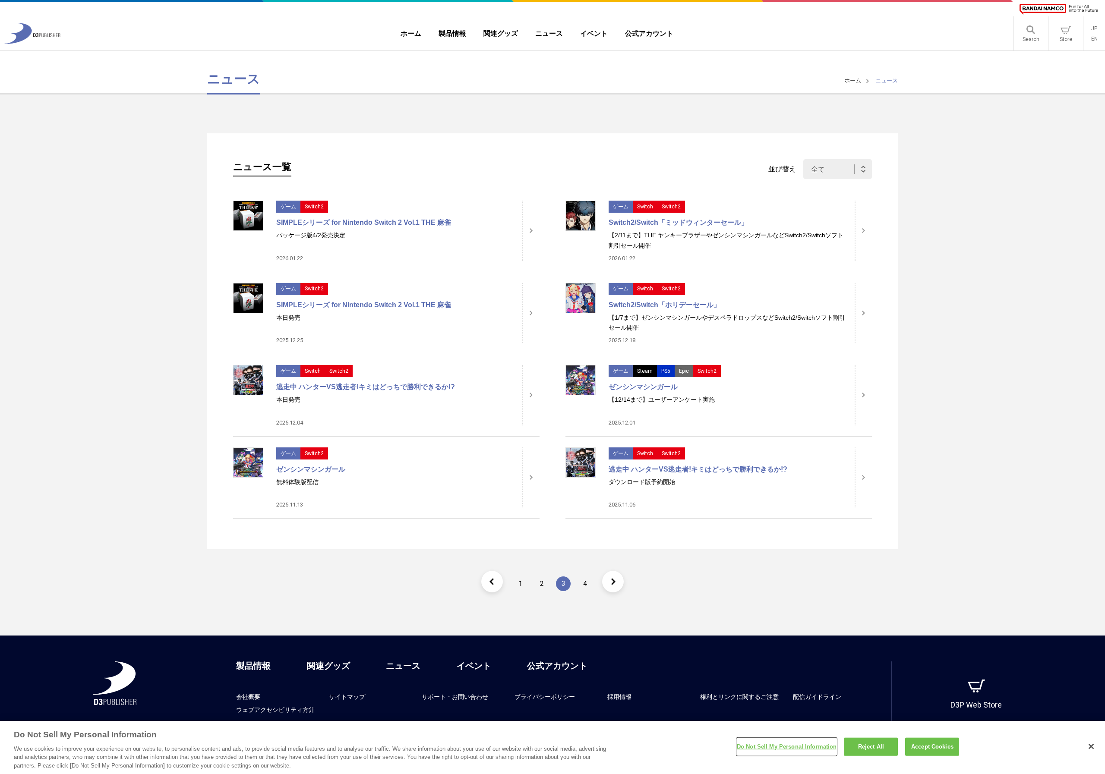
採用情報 (619, 696)
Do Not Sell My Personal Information (787, 746)
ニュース (403, 665)
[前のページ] (492, 581)
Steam (645, 371)
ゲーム (288, 207)
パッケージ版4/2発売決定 (310, 235)
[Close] (1091, 746)
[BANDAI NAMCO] (1059, 9)
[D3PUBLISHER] (32, 41)
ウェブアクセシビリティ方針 (275, 709)
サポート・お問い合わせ (455, 696)
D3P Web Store (976, 704)
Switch (645, 207)
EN (1094, 39)
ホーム (852, 80)
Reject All (871, 746)
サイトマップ (347, 696)
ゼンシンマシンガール (643, 386)
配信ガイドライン (817, 696)
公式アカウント (557, 665)
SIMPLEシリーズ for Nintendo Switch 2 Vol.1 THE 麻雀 (363, 222)
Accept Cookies (932, 746)
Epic (684, 371)
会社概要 (248, 696)
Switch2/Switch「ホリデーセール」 (664, 304)
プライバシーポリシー (545, 696)
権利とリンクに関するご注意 (739, 696)
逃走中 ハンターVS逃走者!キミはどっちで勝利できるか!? (365, 386)
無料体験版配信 (297, 481)
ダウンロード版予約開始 (642, 481)
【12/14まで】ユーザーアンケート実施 (662, 399)
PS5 (665, 371)
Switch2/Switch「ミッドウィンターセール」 (678, 222)
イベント (474, 665)
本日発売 (288, 317)
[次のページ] (613, 581)
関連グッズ (328, 665)
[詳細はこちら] (531, 231)
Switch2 (314, 207)
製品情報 (253, 665)
